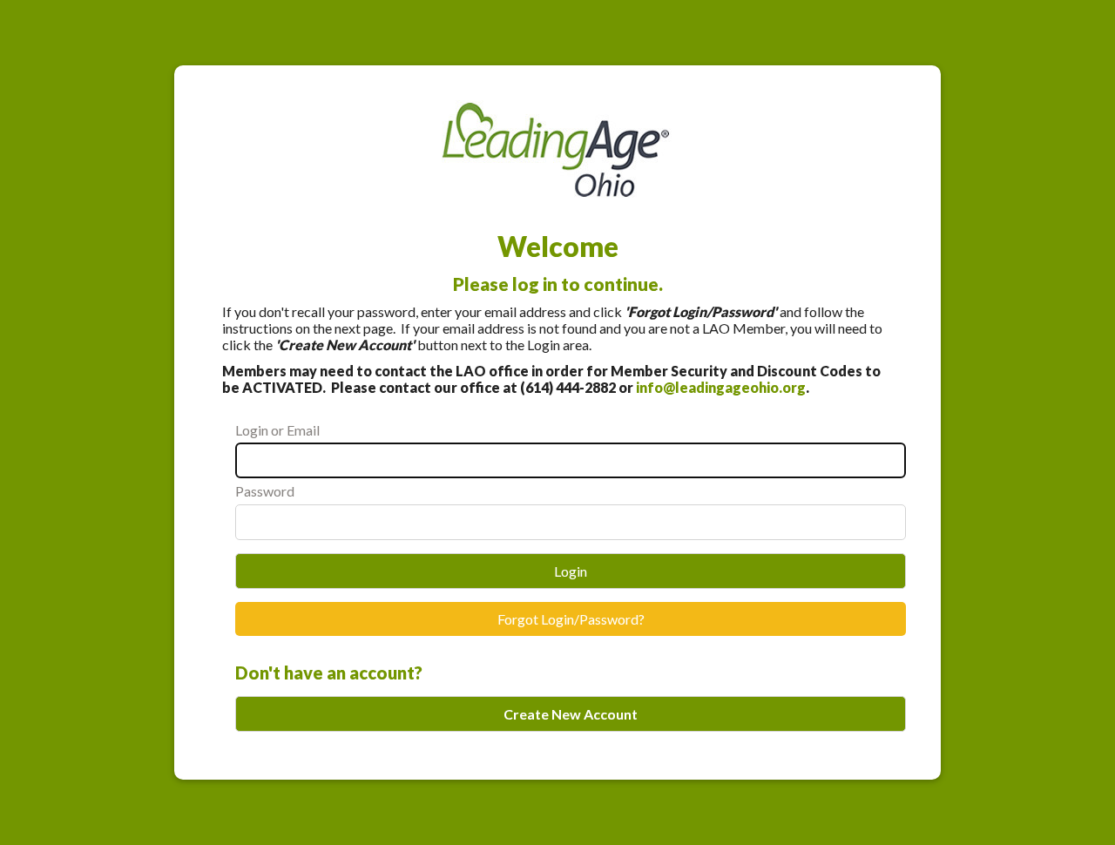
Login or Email (277, 430)
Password (264, 491)
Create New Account (570, 714)
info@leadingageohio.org (721, 387)
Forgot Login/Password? (571, 619)
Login (570, 571)
